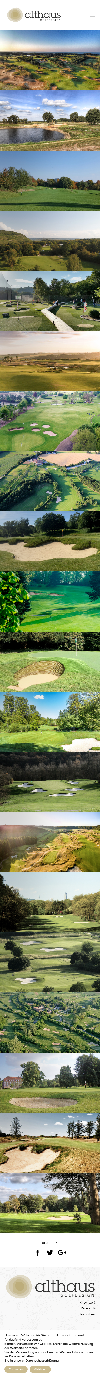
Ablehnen (40, 1369)
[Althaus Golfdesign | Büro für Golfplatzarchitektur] (34, 15)
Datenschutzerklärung (42, 1360)
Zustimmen (16, 1369)
